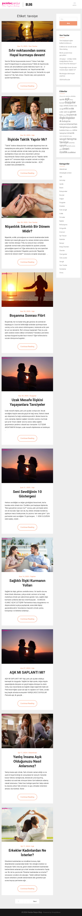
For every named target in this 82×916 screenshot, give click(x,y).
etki (66, 108)
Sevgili (61, 261)
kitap (67, 130)
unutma (71, 143)
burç (71, 99)
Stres (61, 273)
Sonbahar (62, 269)
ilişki (62, 118)
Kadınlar (62, 239)
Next (35, 901)
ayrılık (61, 99)
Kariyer (61, 243)
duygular (70, 102)
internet (62, 124)
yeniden (73, 146)
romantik (70, 133)
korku (70, 130)
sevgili (63, 139)
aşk (67, 99)
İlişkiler (61, 221)
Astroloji (62, 180)
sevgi (70, 136)
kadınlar (62, 130)
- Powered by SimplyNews (51, 912)
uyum (62, 145)
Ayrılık (61, 184)
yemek (69, 146)
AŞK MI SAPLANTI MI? (27, 672)
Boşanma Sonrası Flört (27, 315)
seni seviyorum (64, 136)
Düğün (61, 199)
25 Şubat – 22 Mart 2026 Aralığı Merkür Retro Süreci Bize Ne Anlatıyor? (67, 61)
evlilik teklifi (63, 112)
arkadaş (73, 96)
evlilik (71, 108)
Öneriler (62, 250)
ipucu (69, 127)
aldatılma (68, 96)
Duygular (62, 202)
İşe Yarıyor (63, 236)
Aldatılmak (63, 169)
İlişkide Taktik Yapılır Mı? (27, 139)
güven (73, 111)
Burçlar (61, 195)
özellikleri (72, 152)
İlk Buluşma (63, 225)
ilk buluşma (64, 121)
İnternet (62, 232)
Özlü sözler (63, 258)
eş (69, 112)
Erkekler (62, 206)
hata (61, 115)
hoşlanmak (72, 115)
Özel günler (63, 254)
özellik (63, 152)
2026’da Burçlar (64, 79)
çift (60, 149)
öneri (65, 149)
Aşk (60, 176)
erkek (66, 106)
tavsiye (64, 142)
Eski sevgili (63, 210)
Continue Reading (27, 86)
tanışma (71, 139)
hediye (64, 115)
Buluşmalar (63, 191)
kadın (74, 127)
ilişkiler (70, 118)
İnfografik (62, 228)
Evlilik (61, 213)
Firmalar (62, 217)
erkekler (71, 106)
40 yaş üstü (62, 96)
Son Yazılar (63, 265)
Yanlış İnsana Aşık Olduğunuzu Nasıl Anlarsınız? (27, 761)
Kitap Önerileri (64, 247)
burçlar (61, 103)
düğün (61, 106)
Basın (61, 188)
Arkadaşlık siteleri (65, 173)
